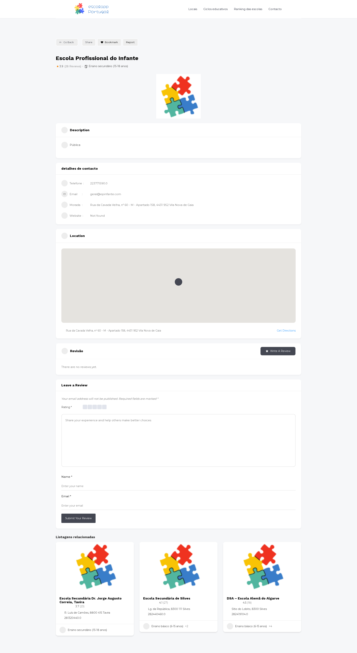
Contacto (275, 9)
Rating (66, 407)
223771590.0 (98, 183)
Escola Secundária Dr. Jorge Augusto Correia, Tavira (91, 600)
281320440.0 (72, 618)
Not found (97, 215)
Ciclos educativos (215, 9)
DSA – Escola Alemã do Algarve (253, 598)
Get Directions (286, 330)
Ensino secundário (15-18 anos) (108, 66)
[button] (178, 282)
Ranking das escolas (248, 9)
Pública (75, 145)
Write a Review (280, 351)
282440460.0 (156, 614)
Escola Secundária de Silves (166, 598)
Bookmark (111, 42)
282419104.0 (240, 614)
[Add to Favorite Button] (127, 548)
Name (66, 477)
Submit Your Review (78, 518)
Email (66, 496)
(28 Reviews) (72, 66)
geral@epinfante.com (105, 194)
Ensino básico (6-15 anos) (167, 626)
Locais (192, 9)
